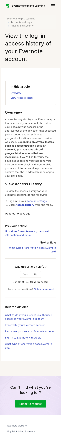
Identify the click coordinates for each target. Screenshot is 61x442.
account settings (37, 201)
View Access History (22, 97)
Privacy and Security (22, 25)
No (36, 274)
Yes (25, 274)
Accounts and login (21, 22)
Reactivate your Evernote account (25, 325)
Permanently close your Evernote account (30, 331)
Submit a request (44, 289)
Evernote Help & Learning (21, 18)
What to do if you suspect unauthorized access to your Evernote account (28, 316)
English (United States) (20, 431)
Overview (16, 92)
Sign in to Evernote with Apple (23, 337)
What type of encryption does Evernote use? (28, 345)
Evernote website (17, 425)
